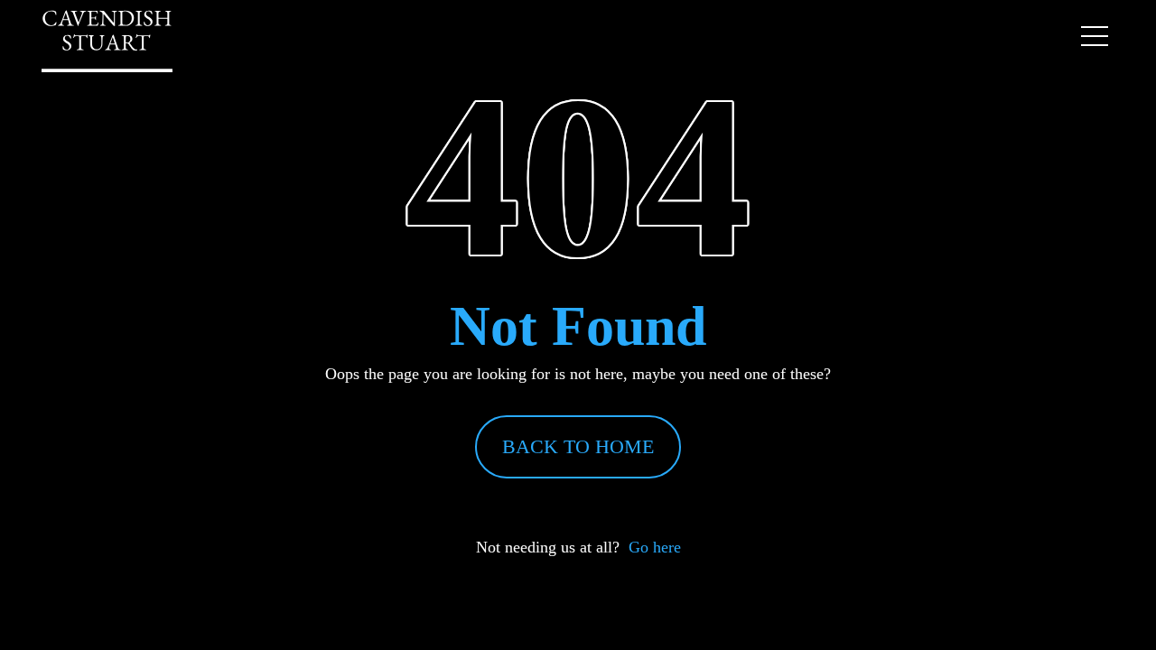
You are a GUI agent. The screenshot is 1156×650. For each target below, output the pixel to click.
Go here (655, 547)
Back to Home (578, 446)
